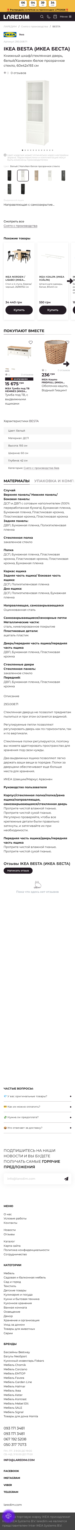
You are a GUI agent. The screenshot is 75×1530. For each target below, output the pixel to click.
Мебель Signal (13, 1412)
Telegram (11, 1492)
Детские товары (15, 1290)
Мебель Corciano (15, 1369)
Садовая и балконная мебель (25, 1277)
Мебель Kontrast (15, 1399)
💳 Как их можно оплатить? (22, 1106)
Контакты (10, 1223)
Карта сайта (12, 1245)
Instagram (12, 1478)
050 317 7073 (15, 1444)
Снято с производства (34, 26)
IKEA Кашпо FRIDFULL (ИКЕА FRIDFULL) (52, 381)
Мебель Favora (14, 1378)
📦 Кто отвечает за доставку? (23, 1127)
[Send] (66, 1179)
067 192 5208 (15, 1439)
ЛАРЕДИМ (10, 26)
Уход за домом (14, 1324)
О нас (8, 1214)
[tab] (37, 1096)
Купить (19, 310)
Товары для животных (19, 1329)
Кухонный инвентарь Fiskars (24, 1360)
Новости (10, 1230)
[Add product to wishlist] (31, 342)
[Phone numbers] (49, 17)
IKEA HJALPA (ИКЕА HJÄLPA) (51, 278)
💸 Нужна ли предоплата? (21, 1117)
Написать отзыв (18, 870)
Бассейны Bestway (17, 1352)
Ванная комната (15, 1307)
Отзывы (9, 1234)
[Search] (42, 17)
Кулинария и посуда (18, 1294)
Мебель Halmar (14, 1386)
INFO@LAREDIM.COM (19, 1460)
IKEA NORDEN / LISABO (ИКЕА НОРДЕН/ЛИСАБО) (17, 278)
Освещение (12, 1311)
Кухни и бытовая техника (22, 1299)
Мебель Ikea (12, 1390)
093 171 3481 (14, 1428)
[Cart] (55, 16)
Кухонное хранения (18, 1303)
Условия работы (15, 1218)
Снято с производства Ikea (41, 468)
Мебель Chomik (15, 1365)
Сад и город (12, 1282)
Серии (8, 1333)
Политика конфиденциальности (26, 1250)
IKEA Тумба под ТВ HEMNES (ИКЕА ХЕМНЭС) (17, 390)
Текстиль (10, 1286)
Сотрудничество (15, 1254)
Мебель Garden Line (18, 1382)
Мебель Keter (13, 1395)
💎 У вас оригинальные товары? (25, 1096)
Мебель (9, 1273)
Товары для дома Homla (21, 1416)
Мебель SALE (13, 1407)
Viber (8, 1485)
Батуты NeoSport (15, 1356)
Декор (8, 1316)
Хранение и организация (22, 1320)
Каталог (9, 1241)
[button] (25, 150)
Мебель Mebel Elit (16, 1403)
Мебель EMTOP (14, 1373)
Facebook (11, 1471)
